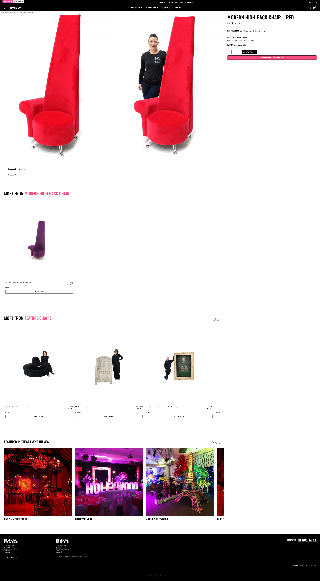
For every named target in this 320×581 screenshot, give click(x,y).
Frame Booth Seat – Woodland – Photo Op (161, 407)
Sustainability (162, 2)
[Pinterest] (306, 540)
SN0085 (217, 412)
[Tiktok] (314, 540)
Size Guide (238, 45)
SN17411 (147, 412)
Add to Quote (249, 52)
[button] (214, 319)
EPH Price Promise (234, 30)
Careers (170, 2)
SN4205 (7, 288)
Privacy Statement (165, 576)
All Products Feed (300, 547)
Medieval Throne (81, 407)
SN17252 (8, 412)
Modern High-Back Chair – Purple (18, 282)
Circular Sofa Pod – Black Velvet (17, 407)
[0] (314, 8)
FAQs (176, 2)
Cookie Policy (153, 576)
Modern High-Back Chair (47, 193)
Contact (181, 2)
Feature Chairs (18, 12)
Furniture (7, 12)
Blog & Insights (189, 2)
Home (3, 12)
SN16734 (78, 412)
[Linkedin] (310, 540)
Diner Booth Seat (221, 407)
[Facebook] (299, 540)
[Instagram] (303, 540)
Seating (12, 12)
